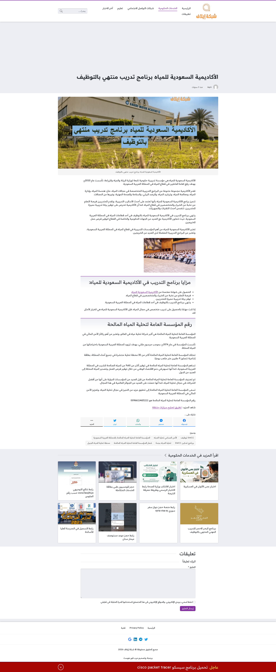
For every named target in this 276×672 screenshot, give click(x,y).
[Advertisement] (138, 45)
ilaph (209, 87)
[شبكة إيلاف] (206, 11)
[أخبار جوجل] (130, 639)
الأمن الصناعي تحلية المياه (165, 437)
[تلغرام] (140, 639)
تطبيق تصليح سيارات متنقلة (167, 407)
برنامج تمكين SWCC (184, 443)
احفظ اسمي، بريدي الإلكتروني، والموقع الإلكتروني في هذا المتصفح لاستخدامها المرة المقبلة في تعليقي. (146, 602)
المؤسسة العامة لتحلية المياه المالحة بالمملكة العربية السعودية (121, 437)
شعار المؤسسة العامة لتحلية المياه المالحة (133, 443)
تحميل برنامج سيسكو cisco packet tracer (172, 667)
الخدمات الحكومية (182, 455)
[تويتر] (146, 639)
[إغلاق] (61, 667)
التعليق (191, 567)
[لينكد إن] (135, 639)
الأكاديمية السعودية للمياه (145, 292)
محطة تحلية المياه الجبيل (98, 443)
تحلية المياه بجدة (163, 443)
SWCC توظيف (187, 437)
